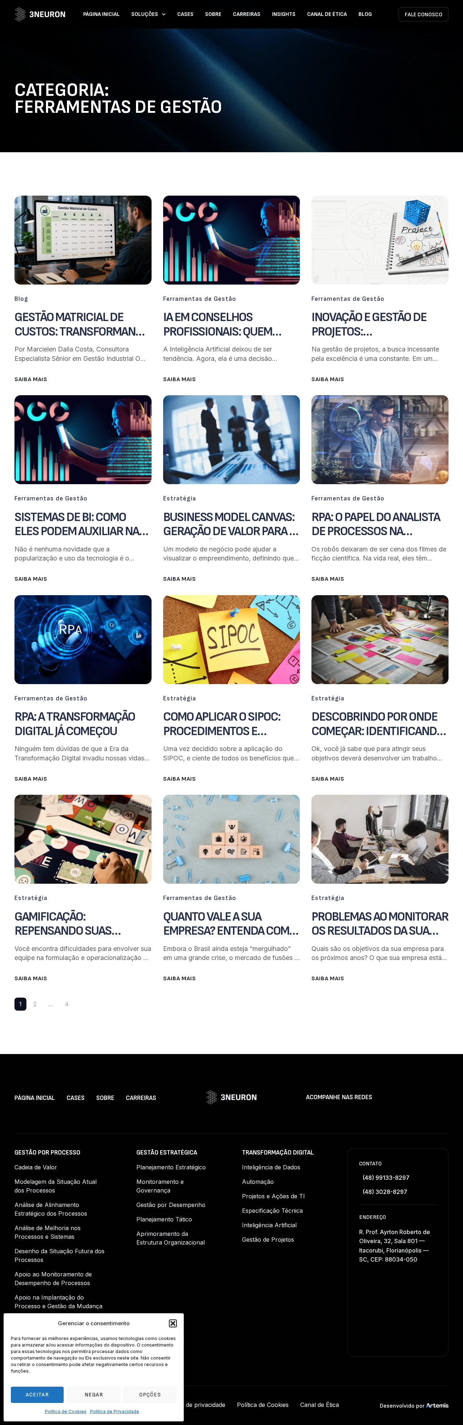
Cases (185, 14)
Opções (150, 1394)
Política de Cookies (65, 1411)
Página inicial (101, 14)
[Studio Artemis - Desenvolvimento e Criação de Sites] (437, 1405)
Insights (284, 14)
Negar (94, 1394)
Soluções (144, 14)
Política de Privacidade (114, 1411)
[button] (173, 1323)
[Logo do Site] (39, 14)
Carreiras (246, 14)
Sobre (213, 14)
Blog (365, 14)
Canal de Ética (327, 14)
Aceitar (37, 1394)
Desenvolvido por (402, 1406)
